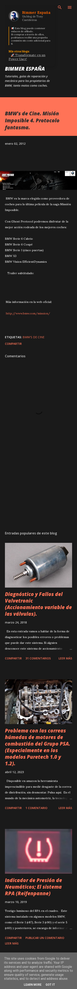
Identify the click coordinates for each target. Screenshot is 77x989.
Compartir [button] (13, 344)
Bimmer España (25, 68)
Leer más (65, 658)
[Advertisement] (38, 492)
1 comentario (36, 808)
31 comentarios (38, 658)
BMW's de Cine (33, 337)
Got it (50, 984)
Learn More (32, 984)
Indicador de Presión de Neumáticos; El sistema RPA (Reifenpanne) (33, 887)
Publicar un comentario (44, 938)
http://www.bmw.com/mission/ (27, 313)
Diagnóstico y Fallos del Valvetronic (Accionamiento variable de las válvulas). (38, 604)
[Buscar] (59, 7)
